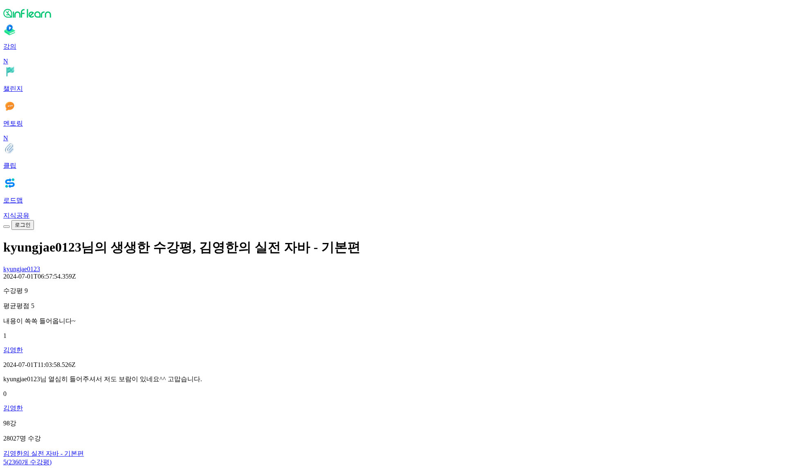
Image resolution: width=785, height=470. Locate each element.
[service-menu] (6, 226)
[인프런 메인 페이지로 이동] (392, 13)
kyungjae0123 (21, 268)
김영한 (13, 349)
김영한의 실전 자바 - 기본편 (43, 453)
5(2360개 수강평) (27, 462)
